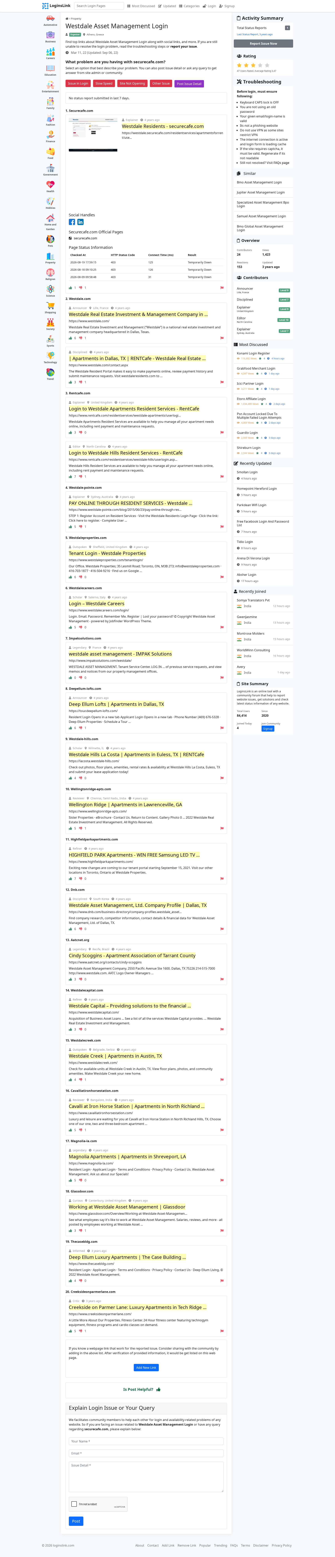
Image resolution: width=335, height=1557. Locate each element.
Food (50, 158)
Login (212, 6)
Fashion (50, 124)
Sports (50, 345)
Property (50, 262)
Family (50, 108)
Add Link (168, 1545)
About (139, 1545)
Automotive (50, 25)
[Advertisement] (146, 180)
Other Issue (161, 83)
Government (50, 174)
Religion (50, 279)
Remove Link (187, 1545)
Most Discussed (143, 6)
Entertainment (50, 91)
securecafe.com (85, 238)
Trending (220, 1545)
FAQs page (281, 163)
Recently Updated (255, 463)
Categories (192, 6)
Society (50, 329)
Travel (50, 379)
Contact (153, 1545)
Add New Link (146, 1367)
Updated (169, 6)
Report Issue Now (263, 43)
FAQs (234, 1545)
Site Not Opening (132, 83)
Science (50, 295)
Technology (50, 362)
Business (50, 41)
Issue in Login (78, 83)
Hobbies (50, 208)
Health (50, 191)
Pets (50, 245)
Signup (229, 6)
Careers (50, 58)
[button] (158, 1389)
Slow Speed (104, 83)
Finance (50, 141)
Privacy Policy (282, 1545)
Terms (245, 1545)
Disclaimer (261, 1545)
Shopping (50, 312)
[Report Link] (222, 287)
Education (50, 74)
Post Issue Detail (189, 84)
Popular (205, 1545)
